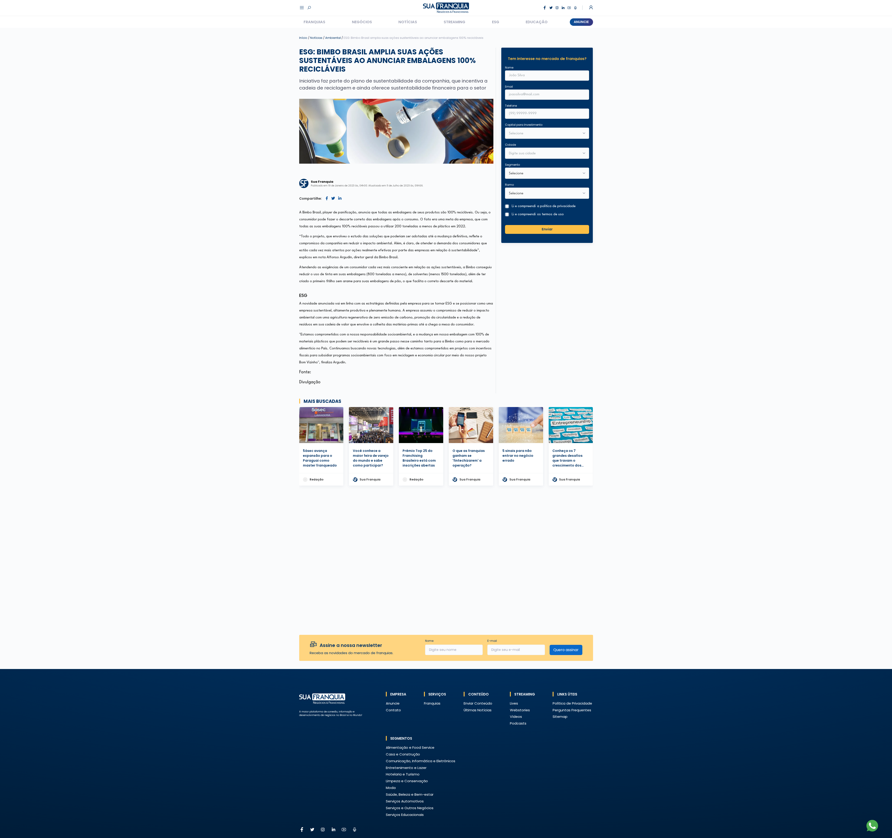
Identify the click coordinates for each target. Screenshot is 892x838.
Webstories (520, 710)
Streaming (454, 22)
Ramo (509, 185)
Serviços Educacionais (405, 814)
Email (509, 87)
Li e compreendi (544, 206)
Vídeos (516, 716)
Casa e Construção (403, 754)
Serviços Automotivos (405, 801)
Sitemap (560, 716)
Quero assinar (566, 650)
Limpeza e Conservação (407, 780)
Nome (509, 68)
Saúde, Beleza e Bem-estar (409, 794)
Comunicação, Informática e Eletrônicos (420, 761)
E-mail (492, 641)
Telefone (511, 106)
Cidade (510, 145)
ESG (495, 22)
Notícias (407, 22)
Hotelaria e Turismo (403, 774)
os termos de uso (550, 214)
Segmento (512, 165)
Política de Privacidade (572, 703)
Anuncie (581, 22)
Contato (393, 710)
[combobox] (544, 154)
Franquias (314, 22)
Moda (391, 787)
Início (303, 38)
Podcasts (518, 723)
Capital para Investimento (523, 125)
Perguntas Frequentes (572, 710)
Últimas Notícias (478, 710)
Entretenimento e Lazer (406, 767)
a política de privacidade (556, 206)
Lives (514, 703)
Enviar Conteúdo (478, 703)
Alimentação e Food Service (410, 747)
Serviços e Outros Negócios (409, 807)
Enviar (547, 229)
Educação (537, 22)
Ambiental (333, 38)
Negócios (362, 22)
